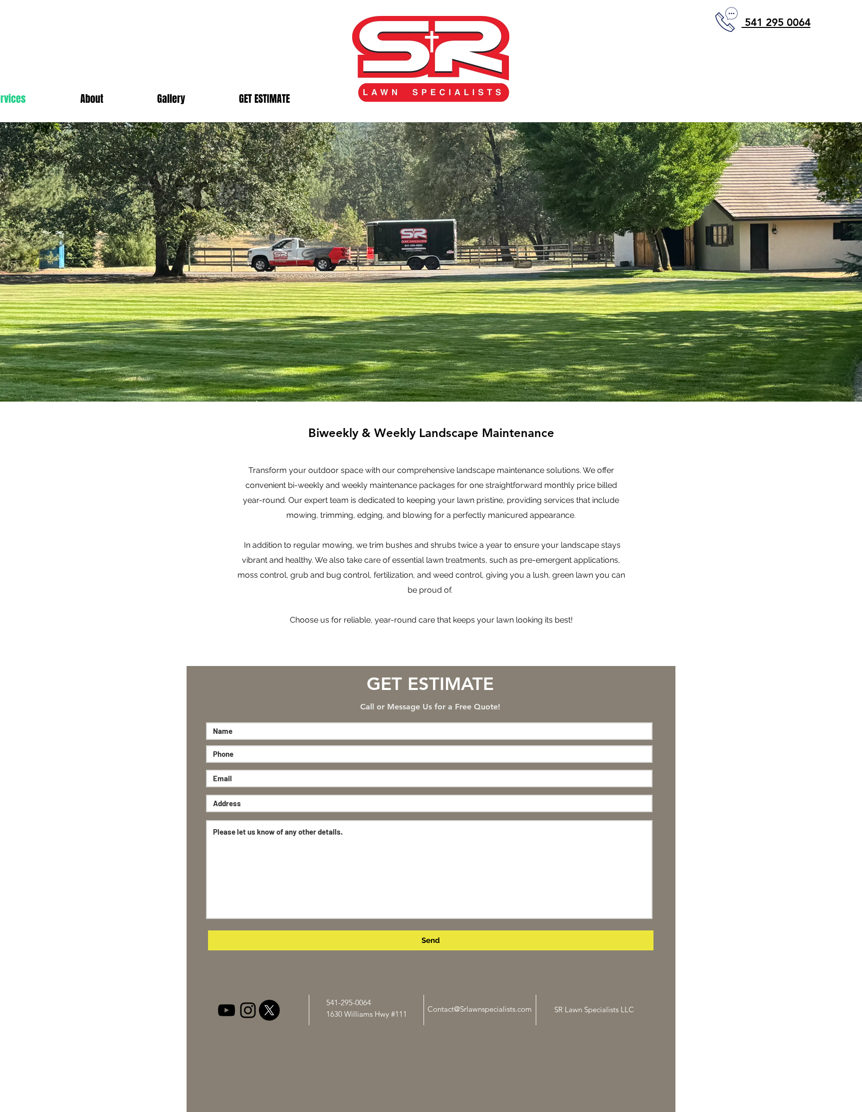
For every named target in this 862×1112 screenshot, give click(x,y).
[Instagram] (247, 1010)
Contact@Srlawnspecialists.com (480, 1009)
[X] (269, 1010)
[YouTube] (226, 1010)
